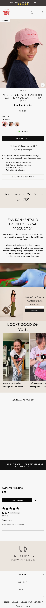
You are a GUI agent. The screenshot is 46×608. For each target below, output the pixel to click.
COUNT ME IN (34, 310)
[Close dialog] (45, 288)
